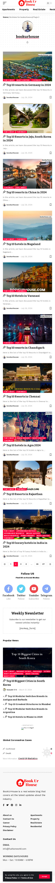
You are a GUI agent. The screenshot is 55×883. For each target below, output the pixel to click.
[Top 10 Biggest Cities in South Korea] (27, 662)
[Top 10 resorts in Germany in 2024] (27, 66)
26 (37, 564)
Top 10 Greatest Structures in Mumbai (29, 704)
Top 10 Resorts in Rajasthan (24, 494)
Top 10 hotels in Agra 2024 (23, 445)
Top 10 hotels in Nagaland (23, 244)
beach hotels (33, 533)
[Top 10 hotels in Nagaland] (27, 225)
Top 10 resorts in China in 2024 (26, 192)
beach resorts (11, 535)
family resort (23, 438)
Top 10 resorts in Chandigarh (25, 347)
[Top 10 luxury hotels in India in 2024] (27, 524)
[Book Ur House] (27, 3)
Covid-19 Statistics (27, 758)
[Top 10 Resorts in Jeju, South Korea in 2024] (27, 118)
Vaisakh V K (12, 690)
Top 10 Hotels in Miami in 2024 (25, 717)
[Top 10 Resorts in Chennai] (27, 378)
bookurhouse (13, 97)
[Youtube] (34, 592)
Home (5, 17)
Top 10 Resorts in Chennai (23, 396)
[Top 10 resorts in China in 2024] (27, 174)
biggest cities (24, 671)
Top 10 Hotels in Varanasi (23, 295)
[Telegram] (46, 592)
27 (43, 564)
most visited (23, 80)
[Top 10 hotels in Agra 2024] (27, 427)
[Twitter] (21, 592)
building (37, 671)
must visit (9, 676)
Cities (47, 671)
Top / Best (9, 80)
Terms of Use (27, 878)
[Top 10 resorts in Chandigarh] (27, 329)
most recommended (13, 674)
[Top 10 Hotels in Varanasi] (27, 277)
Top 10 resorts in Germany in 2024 (28, 85)
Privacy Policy (11, 878)
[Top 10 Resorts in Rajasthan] (27, 475)
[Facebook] (8, 592)
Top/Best (36, 80)
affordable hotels (26, 531)
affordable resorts (14, 533)
